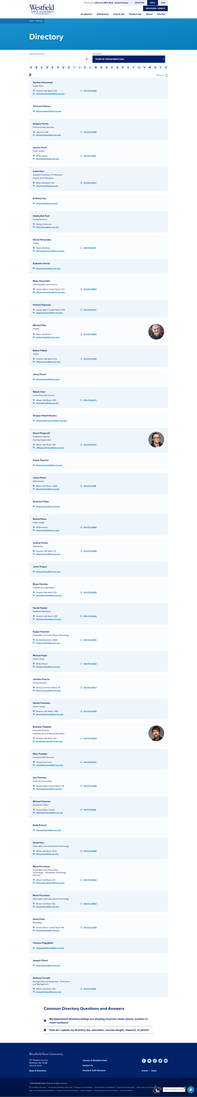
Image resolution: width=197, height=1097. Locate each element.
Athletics (139, 2)
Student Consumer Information (67, 1090)
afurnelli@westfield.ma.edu (48, 991)
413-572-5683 (90, 334)
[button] (190, 1089)
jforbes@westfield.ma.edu (48, 554)
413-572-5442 (90, 616)
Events (145, 1070)
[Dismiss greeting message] (185, 1087)
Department (97, 54)
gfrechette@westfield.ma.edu (49, 714)
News (154, 1070)
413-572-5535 (90, 358)
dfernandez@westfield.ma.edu (50, 251)
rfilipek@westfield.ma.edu (48, 361)
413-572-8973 (89, 400)
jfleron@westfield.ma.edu (48, 489)
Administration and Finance (45, 284)
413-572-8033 (90, 738)
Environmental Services (43, 127)
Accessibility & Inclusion (37, 1087)
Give (163, 2)
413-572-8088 (90, 851)
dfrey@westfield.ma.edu (47, 854)
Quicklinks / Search (155, 8)
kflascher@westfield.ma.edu (49, 465)
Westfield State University (46, 1054)
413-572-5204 (90, 786)
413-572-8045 (90, 592)
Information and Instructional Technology (51, 635)
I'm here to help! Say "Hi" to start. (174, 1089)
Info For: (161, 14)
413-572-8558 (90, 551)
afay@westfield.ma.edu (47, 203)
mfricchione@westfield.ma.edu (50, 882)
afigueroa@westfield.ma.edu (49, 312)
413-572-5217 (89, 247)
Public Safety (38, 151)
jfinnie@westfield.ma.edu (47, 379)
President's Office (40, 804)
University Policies (126, 1090)
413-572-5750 (89, 640)
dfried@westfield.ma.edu (47, 930)
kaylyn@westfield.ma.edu (48, 643)
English (36, 328)
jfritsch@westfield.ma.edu (48, 965)
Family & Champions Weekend (127, 2)
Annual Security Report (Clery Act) (60, 1087)
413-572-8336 (90, 90)
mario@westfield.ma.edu (47, 906)
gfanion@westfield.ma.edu (48, 135)
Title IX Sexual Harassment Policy (106, 1090)
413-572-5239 (90, 927)
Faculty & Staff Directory (94, 1070)
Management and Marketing (45, 981)
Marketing (37, 922)
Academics (86, 14)
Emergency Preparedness (83, 1087)
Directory (39, 21)
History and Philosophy (43, 178)
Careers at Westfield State (95, 1060)
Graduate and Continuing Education (49, 733)
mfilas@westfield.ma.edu (47, 337)
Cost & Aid (118, 14)
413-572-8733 (89, 444)
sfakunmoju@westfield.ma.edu (50, 93)
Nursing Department (42, 439)
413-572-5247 (89, 309)
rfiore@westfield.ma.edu (47, 403)
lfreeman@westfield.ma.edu (49, 788)
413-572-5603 (90, 880)
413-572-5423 (90, 687)
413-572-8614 (89, 988)
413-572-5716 (89, 486)
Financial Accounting (42, 781)
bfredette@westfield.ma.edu (49, 741)
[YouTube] (166, 1061)
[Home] (41, 9)
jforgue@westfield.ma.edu (48, 571)
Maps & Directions (37, 1070)
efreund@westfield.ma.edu (48, 830)
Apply (152, 2)
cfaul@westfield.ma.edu (47, 185)
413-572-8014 (89, 809)
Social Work (38, 85)
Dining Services (40, 219)
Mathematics (38, 481)
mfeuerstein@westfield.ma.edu (50, 292)
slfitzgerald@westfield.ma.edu (50, 447)
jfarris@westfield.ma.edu (47, 158)
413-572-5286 (90, 132)
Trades (36, 243)
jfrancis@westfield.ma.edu (48, 690)
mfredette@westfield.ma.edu (49, 765)
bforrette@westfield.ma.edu (49, 595)
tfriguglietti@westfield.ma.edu (50, 948)
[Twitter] (160, 1061)
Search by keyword (36, 54)
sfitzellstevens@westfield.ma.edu (51, 420)
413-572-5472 (89, 762)
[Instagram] (149, 1061)
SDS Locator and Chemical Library (149, 1087)
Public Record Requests (125, 1087)
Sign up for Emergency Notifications (41, 1090)
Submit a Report (86, 1090)
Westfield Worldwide (42, 611)
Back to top (160, 75)
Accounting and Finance (43, 395)
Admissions (103, 14)
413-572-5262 (90, 527)
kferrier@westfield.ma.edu (48, 268)
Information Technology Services (49, 874)
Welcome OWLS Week (104, 2)
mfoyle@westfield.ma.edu (48, 666)
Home (31, 21)
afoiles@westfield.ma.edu (48, 506)
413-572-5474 (89, 711)
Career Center (39, 706)
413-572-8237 (89, 182)
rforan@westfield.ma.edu (47, 530)
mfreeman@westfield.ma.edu (49, 812)
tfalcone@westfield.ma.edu (48, 111)
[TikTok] (155, 1061)
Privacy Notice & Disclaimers (105, 1087)
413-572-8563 (90, 289)
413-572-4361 (89, 155)
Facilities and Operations (44, 587)
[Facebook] (144, 1061)
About (149, 14)
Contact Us (88, 1065)
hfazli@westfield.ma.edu (47, 227)
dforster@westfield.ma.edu (48, 619)
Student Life (135, 14)
